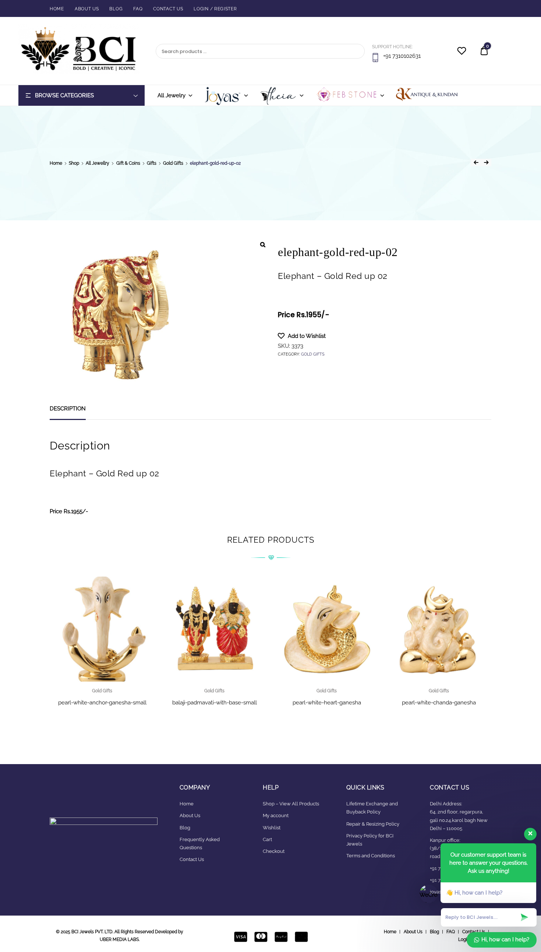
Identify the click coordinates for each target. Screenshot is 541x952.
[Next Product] (486, 162)
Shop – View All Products (291, 803)
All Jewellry (97, 163)
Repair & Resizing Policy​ (372, 824)
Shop (74, 163)
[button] (302, 336)
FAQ (137, 8)
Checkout (273, 851)
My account (276, 815)
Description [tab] (68, 408)
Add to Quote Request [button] (102, 720)
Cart (267, 839)
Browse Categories (64, 95)
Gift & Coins (128, 163)
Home (57, 8)
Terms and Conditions (370, 855)
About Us (87, 8)
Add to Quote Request (214, 720)
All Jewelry (171, 95)
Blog (116, 8)
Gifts (151, 163)
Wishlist (271, 827)
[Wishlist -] (461, 52)
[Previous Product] (476, 162)
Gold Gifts (173, 163)
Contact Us (168, 8)
